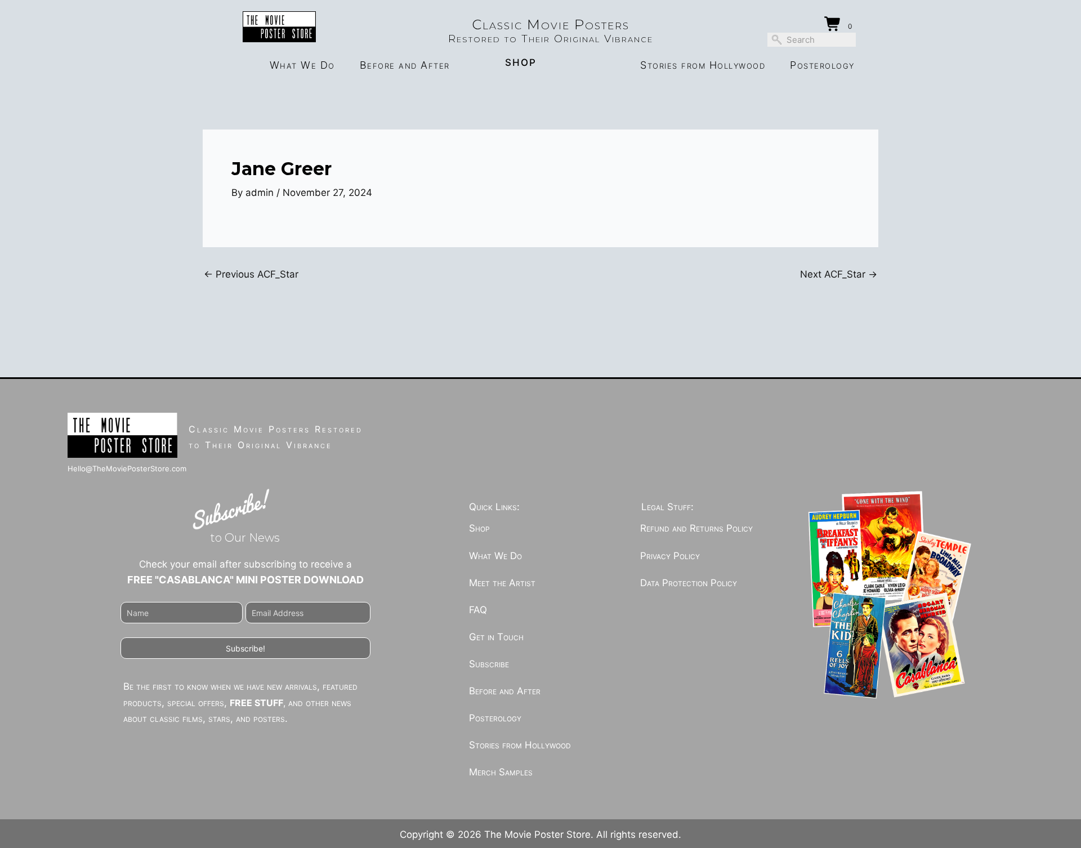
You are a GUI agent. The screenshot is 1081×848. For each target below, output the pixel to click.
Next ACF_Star (838, 274)
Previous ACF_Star (251, 274)
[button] (245, 648)
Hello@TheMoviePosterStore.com (127, 468)
